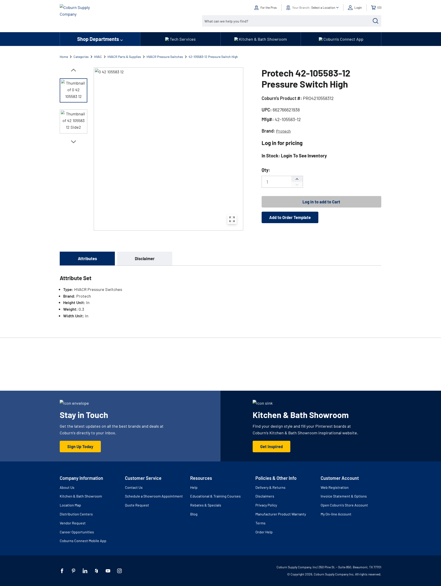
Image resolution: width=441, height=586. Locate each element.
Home (64, 57)
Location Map (70, 505)
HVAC (98, 57)
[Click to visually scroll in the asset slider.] (73, 70)
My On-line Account (336, 514)
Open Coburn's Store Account (344, 505)
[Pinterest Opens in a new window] (73, 571)
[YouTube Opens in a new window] (108, 571)
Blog (194, 514)
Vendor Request (73, 523)
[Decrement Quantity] (297, 185)
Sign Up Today (80, 446)
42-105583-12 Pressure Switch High (213, 57)
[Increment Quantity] (297, 179)
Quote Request (137, 505)
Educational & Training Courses (215, 496)
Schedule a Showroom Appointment (154, 496)
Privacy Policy (266, 505)
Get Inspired (271, 446)
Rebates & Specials (205, 505)
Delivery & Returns (270, 487)
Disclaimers (264, 496)
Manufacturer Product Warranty (280, 514)
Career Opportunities (77, 532)
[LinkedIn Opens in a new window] (85, 571)
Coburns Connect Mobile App (83, 540)
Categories (81, 57)
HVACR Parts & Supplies (124, 57)
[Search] (375, 21)
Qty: (266, 170)
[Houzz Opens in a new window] (96, 571)
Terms (260, 523)
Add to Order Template (290, 217)
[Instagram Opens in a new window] (119, 571)
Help (194, 487)
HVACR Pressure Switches (165, 57)
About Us (67, 487)
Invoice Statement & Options (344, 496)
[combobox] (288, 21)
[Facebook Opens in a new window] (62, 571)
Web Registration (335, 487)
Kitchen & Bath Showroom (81, 496)
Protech (283, 131)
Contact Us (134, 487)
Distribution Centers (76, 514)
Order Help (264, 532)
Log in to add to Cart (321, 201)
